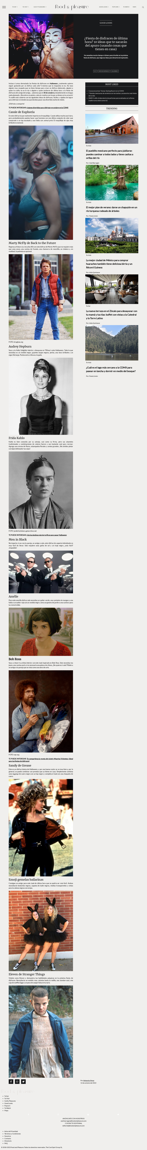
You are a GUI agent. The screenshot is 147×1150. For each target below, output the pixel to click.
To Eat (14, 7)
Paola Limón (93, 216)
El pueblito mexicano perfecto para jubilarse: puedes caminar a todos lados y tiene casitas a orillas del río (109, 154)
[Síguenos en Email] (88, 1114)
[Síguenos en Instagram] (58, 1114)
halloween (114, 71)
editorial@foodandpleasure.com (73, 1126)
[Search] (143, 7)
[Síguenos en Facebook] (28, 1114)
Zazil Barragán (94, 163)
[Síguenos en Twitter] (118, 1114)
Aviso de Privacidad (11, 1131)
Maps (134, 7)
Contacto (7, 1138)
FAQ (6, 1143)
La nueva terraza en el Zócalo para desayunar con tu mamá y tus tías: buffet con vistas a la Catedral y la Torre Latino (111, 315)
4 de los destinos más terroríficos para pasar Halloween (47, 535)
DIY (95, 71)
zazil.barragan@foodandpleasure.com (73, 1121)
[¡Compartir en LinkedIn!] (17, 1081)
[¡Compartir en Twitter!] (23, 1081)
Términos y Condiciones (12, 1134)
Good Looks (103, 7)
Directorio (8, 1141)
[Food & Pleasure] (71, 7)
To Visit (25, 7)
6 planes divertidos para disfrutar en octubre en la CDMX (47, 108)
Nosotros (7, 1136)
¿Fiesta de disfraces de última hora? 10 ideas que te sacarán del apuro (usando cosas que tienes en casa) (106, 43)
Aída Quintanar (94, 272)
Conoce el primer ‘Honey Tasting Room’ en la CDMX (106, 91)
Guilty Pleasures (39, 7)
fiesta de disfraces (103, 71)
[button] (4, 7)
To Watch (126, 7)
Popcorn (115, 7)
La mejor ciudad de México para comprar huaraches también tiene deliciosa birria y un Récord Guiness (109, 264)
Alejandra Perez (88, 1080)
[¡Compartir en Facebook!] (11, 1081)
